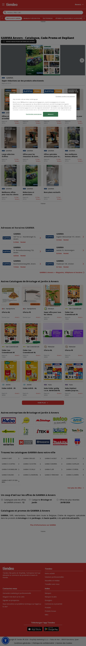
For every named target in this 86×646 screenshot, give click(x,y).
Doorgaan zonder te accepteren (65, 96)
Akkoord (50, 114)
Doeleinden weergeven (34, 114)
